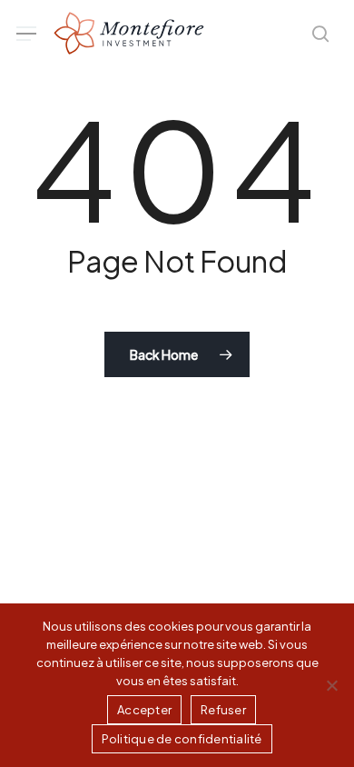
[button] (26, 34)
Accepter (144, 709)
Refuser (223, 709)
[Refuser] (331, 685)
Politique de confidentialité (182, 739)
